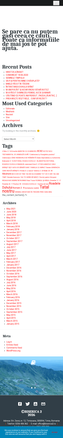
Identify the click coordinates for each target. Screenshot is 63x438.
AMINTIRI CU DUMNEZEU (27, 151)
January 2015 (12, 324)
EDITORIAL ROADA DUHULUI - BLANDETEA (30, 161)
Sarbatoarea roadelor (32, 188)
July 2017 (10, 247)
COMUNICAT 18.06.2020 (17, 75)
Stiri (8, 117)
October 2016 (12, 273)
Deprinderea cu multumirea (50, 158)
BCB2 (40, 151)
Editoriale (10, 108)
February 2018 (13, 226)
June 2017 (11, 250)
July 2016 (10, 282)
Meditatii (10, 111)
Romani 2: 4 (18, 187)
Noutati (9, 114)
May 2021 (11, 209)
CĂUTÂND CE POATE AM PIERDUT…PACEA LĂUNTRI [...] (31, 95)
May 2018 (11, 217)
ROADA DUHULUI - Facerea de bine (35, 184)
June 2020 (11, 212)
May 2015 (11, 315)
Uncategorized (13, 120)
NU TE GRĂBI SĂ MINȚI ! (30, 177)
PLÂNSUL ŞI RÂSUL (43, 180)
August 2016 (12, 279)
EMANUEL (21, 164)
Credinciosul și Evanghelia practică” (42, 154)
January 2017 (12, 265)
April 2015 (11, 318)
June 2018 (11, 214)
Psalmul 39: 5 (18, 184)
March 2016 (12, 294)
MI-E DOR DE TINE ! (19, 174)
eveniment (28, 164)
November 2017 (13, 235)
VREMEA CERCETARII (22, 192)
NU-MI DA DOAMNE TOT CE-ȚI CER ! (39, 174)
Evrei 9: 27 (36, 164)
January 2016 (12, 300)
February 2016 (13, 297)
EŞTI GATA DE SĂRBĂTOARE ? (19, 167)
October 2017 (12, 238)
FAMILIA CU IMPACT (38, 167)
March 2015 (12, 321)
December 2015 (13, 303)
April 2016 (11, 291)
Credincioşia (6, 158)
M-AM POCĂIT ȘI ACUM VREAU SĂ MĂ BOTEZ (27, 90)
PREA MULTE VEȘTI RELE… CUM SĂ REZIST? (26, 98)
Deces (39, 158)
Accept (55, 432)
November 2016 (13, 271)
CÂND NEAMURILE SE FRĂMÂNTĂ (23, 158)
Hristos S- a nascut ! (27, 171)
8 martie (14, 151)
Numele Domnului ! (14, 177)
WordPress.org (13, 350)
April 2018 (11, 220)
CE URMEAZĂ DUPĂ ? (22, 154)
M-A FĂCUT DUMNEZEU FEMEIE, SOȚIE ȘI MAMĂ (28, 92)
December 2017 (13, 232)
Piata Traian (31, 180)
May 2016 (11, 288)
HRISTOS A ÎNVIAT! (14, 72)
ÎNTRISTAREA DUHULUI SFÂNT (20, 87)
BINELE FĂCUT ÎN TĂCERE (18, 84)
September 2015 (14, 312)
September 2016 (14, 276)
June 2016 (11, 285)
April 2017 (11, 256)
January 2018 (12, 229)
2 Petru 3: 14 (6, 151)
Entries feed (12, 345)
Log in (9, 342)
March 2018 (12, 223)
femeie (48, 167)
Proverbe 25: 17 (7, 184)
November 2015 (13, 306)
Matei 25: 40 (48, 171)
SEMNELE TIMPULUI (15, 78)
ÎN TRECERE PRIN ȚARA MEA (41, 192)
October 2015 (12, 309)
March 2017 (12, 259)
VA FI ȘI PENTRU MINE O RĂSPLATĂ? (23, 81)
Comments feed (14, 348)
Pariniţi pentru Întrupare (48, 177)
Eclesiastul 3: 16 (7, 161)
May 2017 (11, 253)
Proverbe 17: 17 (55, 180)
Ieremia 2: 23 (38, 171)
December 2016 (13, 268)
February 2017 (13, 262)
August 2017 (12, 244)
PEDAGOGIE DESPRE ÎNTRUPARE (14, 180)
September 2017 (14, 241)
